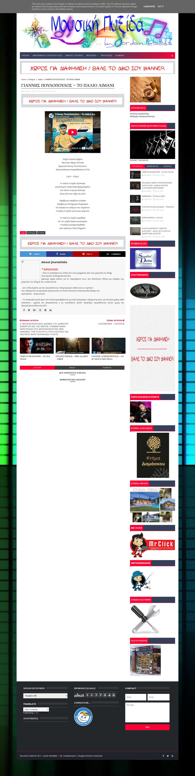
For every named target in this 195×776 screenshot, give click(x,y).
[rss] (172, 756)
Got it (161, 6)
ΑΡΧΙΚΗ (25, 55)
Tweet (37, 254)
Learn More (149, 6)
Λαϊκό (40, 79)
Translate (43, 713)
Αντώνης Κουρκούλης (139, 113)
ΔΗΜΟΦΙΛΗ (152, 166)
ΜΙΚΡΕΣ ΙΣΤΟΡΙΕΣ (74, 55)
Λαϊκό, (53, 91)
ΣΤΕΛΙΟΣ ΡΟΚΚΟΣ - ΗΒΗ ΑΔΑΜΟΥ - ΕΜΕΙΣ (72, 357)
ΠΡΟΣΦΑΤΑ (137, 166)
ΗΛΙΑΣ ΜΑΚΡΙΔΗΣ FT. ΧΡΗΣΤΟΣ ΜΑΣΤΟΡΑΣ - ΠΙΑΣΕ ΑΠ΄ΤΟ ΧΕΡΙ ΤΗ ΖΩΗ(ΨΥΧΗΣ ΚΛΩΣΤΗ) (156, 231)
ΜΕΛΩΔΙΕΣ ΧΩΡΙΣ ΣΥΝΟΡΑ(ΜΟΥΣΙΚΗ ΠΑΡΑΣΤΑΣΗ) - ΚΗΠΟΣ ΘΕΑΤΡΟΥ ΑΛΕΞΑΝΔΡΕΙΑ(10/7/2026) (157, 185)
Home (23, 79)
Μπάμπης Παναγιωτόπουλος (142, 116)
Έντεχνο (32, 79)
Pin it (89, 254)
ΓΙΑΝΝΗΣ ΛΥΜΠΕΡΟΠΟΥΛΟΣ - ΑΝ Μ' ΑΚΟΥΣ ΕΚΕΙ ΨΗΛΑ (108, 357)
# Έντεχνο (31, 233)
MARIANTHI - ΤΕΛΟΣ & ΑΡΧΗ (153, 196)
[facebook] (163, 756)
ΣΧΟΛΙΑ (168, 166)
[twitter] (168, 756)
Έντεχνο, (47, 91)
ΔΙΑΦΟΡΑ (120, 55)
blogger (37, 368)
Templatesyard (69, 756)
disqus (72, 368)
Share (63, 254)
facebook (107, 368)
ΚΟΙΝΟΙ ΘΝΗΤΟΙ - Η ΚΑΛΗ (152, 217)
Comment (116, 254)
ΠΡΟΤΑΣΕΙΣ (106, 55)
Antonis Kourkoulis (94, 756)
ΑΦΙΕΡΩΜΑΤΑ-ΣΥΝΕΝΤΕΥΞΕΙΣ (47, 55)
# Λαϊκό (41, 233)
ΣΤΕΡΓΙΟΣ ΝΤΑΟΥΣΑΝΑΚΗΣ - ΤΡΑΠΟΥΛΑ (158, 207)
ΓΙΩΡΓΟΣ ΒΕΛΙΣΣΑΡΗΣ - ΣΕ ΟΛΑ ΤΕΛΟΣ (35, 357)
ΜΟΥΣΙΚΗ (91, 55)
